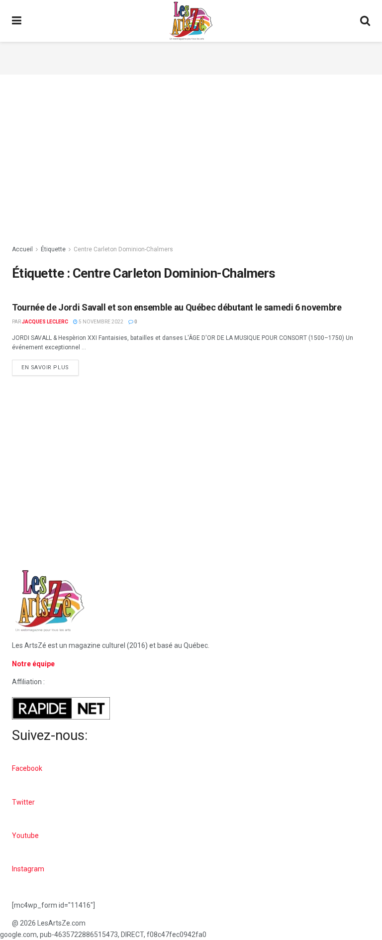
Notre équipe (33, 664)
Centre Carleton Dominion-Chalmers (123, 249)
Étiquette (53, 249)
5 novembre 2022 (100, 321)
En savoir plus (50, 365)
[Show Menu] (16, 21)
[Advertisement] (191, 57)
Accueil (22, 249)
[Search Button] (365, 21)
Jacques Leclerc (45, 321)
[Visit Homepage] (191, 21)
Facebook (27, 768)
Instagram (28, 869)
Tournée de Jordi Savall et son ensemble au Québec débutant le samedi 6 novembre (177, 307)
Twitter (23, 802)
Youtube (25, 835)
